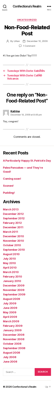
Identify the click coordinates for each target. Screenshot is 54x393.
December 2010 (13, 236)
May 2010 (9, 263)
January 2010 (12, 281)
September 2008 (14, 348)
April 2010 (9, 267)
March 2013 (10, 209)
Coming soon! (12, 178)
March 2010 (11, 272)
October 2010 (12, 245)
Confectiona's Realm (27, 6)
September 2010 (14, 249)
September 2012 (14, 218)
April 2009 (10, 316)
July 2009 (9, 303)
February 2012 (12, 222)
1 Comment (29, 45)
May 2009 (9, 312)
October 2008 (12, 343)
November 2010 (13, 240)
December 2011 (13, 227)
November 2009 (13, 290)
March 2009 (11, 321)
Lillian (17, 41)
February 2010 (12, 276)
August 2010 (11, 254)
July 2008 (9, 357)
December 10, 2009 (37, 41)
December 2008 (13, 334)
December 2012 (13, 213)
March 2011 (10, 231)
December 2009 (13, 285)
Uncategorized (27, 20)
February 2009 (12, 325)
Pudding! (9, 192)
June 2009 (10, 307)
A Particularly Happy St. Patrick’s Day (27, 160)
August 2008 (11, 352)
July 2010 (9, 258)
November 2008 (13, 339)
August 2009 (11, 298)
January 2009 (12, 330)
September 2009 (14, 294)
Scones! (8, 185)
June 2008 (10, 361)
